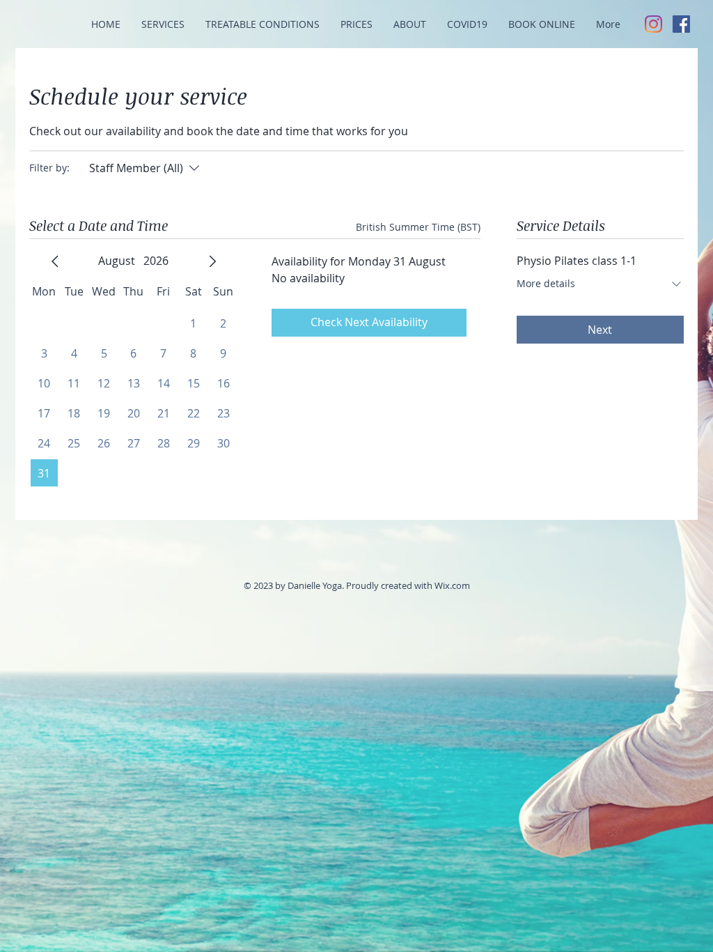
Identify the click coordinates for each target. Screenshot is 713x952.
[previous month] (55, 261)
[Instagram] (653, 24)
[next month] (212, 261)
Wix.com (452, 585)
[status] (418, 227)
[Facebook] (681, 24)
